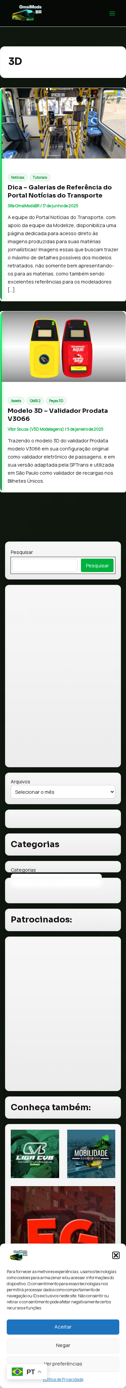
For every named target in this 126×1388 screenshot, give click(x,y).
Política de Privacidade (63, 1379)
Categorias (23, 870)
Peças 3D (56, 400)
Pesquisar (22, 552)
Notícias (17, 177)
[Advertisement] (63, 1014)
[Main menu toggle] (112, 13)
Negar (63, 1345)
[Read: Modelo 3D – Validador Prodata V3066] (63, 346)
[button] (116, 1255)
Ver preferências (63, 1363)
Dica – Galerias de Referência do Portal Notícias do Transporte (60, 191)
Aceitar (63, 1326)
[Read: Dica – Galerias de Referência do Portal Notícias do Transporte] (63, 123)
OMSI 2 (35, 400)
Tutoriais (40, 177)
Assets (16, 400)
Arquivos (20, 781)
